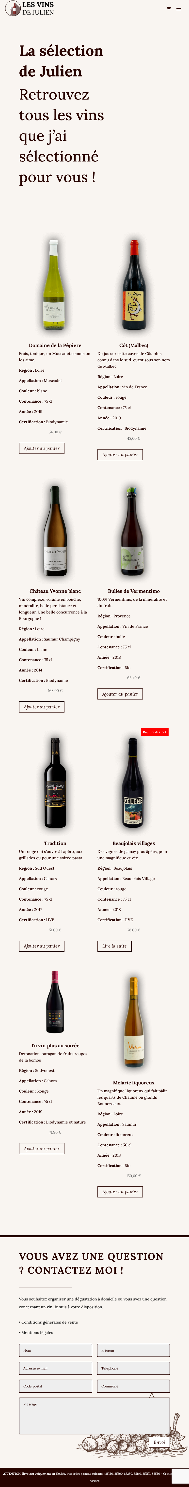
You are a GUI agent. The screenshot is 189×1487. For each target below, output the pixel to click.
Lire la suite (114, 946)
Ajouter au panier (42, 448)
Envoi (159, 1442)
